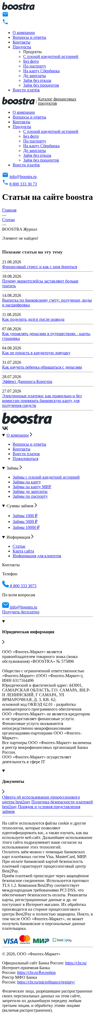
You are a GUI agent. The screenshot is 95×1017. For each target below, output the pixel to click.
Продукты (22, 47)
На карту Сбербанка (41, 71)
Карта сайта (23, 551)
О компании (24, 32)
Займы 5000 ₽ (25, 521)
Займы (13, 468)
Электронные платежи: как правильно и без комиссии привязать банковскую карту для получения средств (42, 401)
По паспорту (34, 66)
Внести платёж (26, 90)
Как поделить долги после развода (33, 319)
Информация (19, 537)
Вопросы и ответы (29, 37)
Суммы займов (21, 506)
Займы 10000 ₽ (26, 527)
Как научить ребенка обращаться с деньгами (42, 367)
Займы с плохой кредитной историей (46, 477)
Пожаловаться (25, 458)
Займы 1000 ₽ (25, 515)
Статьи (19, 546)
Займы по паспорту (30, 496)
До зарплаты (34, 75)
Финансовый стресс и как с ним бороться (39, 266)
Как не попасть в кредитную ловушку (36, 353)
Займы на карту (27, 482)
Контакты (21, 42)
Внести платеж (26, 453)
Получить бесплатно (20, 612)
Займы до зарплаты (30, 491)
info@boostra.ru (23, 176)
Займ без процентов (41, 85)
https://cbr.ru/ (76, 963)
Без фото (31, 61)
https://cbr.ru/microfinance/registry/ (46, 982)
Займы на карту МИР (32, 486)
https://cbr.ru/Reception (36, 972)
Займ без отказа (37, 80)
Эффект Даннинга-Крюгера (27, 381)
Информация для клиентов (37, 556)
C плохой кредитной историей (50, 56)
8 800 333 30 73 (23, 184)
